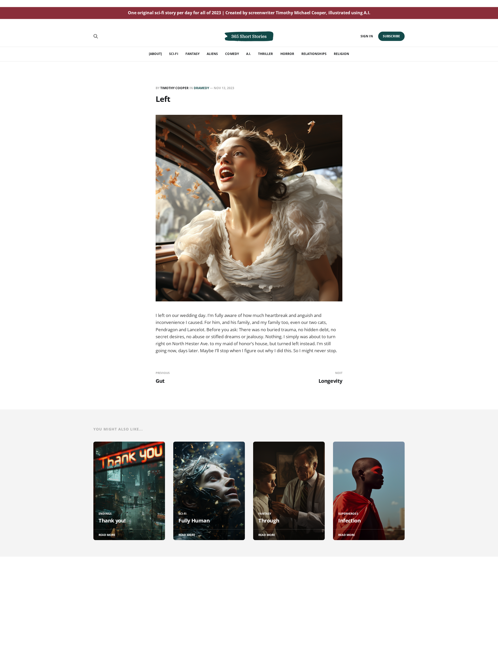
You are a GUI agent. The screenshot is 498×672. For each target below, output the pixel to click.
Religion (341, 54)
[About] (155, 54)
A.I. (248, 54)
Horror (287, 54)
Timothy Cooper (174, 88)
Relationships (314, 54)
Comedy (232, 54)
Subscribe (391, 36)
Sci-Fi (173, 54)
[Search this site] (96, 36)
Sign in (367, 36)
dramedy (201, 88)
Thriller (265, 54)
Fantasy (192, 54)
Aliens (212, 54)
